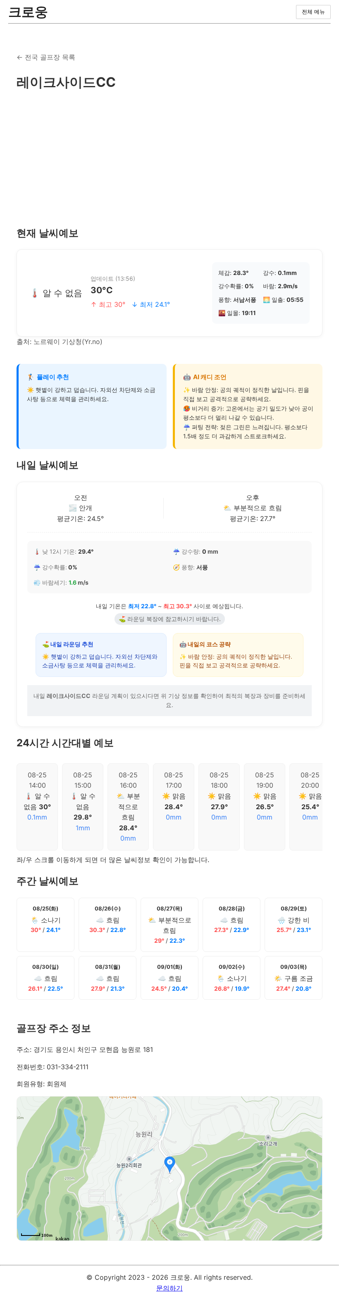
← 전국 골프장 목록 (46, 57)
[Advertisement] (169, 159)
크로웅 (28, 12)
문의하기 (169, 1288)
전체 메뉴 (313, 12)
